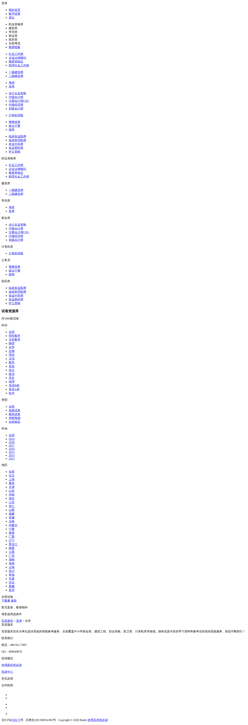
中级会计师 (16, 97)
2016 (12, 448)
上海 (12, 479)
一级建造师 (16, 72)
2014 (12, 455)
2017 (12, 445)
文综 (12, 358)
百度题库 (7, 620)
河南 (12, 494)
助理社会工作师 (19, 65)
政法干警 (14, 125)
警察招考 (14, 122)
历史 (12, 377)
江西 (12, 551)
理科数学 (14, 335)
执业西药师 (16, 147)
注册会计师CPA (19, 100)
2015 (12, 452)
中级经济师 (16, 104)
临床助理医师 (17, 140)
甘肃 (12, 578)
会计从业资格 (17, 93)
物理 (12, 343)
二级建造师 (16, 76)
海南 (12, 563)
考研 (12, 82)
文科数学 (14, 339)
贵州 (12, 590)
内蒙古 (13, 525)
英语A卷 (14, 389)
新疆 (12, 532)
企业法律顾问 (17, 57)
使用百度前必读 (98, 720)
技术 (12, 393)
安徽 (12, 517)
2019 (12, 438)
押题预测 (14, 418)
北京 (12, 475)
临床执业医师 (17, 136)
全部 (12, 331)
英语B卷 (14, 385)
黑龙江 (13, 544)
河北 (12, 582)
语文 (12, 370)
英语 (12, 366)
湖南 (12, 559)
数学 (12, 362)
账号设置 (14, 13)
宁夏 (12, 529)
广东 (12, 555)
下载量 (5, 600)
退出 (12, 17)
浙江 (12, 506)
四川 (12, 571)
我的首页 (14, 9)
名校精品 (14, 421)
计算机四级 (16, 115)
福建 (12, 513)
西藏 (12, 586)
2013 (12, 458)
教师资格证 (16, 61)
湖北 (12, 498)
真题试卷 (14, 410)
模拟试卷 (14, 414)
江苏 (12, 502)
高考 (12, 86)
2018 (12, 442)
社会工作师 (16, 53)
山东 (12, 490)
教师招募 (14, 47)
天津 (12, 486)
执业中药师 (16, 144)
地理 (12, 381)
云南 (12, 567)
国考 (12, 129)
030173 (16, 720)
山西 (12, 509)
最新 (14, 600)
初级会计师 (16, 108)
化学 (12, 347)
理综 (12, 354)
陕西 (12, 548)
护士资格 (14, 151)
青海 (12, 574)
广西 (12, 536)
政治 (12, 374)
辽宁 (12, 540)
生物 (12, 351)
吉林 (12, 521)
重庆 (12, 483)
